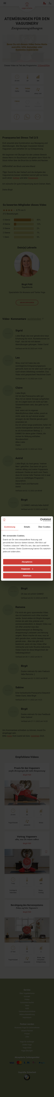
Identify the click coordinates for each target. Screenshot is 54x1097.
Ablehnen (27, 576)
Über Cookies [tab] (44, 527)
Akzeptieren (27, 562)
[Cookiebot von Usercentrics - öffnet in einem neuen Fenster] (40, 520)
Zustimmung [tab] (9, 527)
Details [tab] (27, 527)
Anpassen (25, 569)
